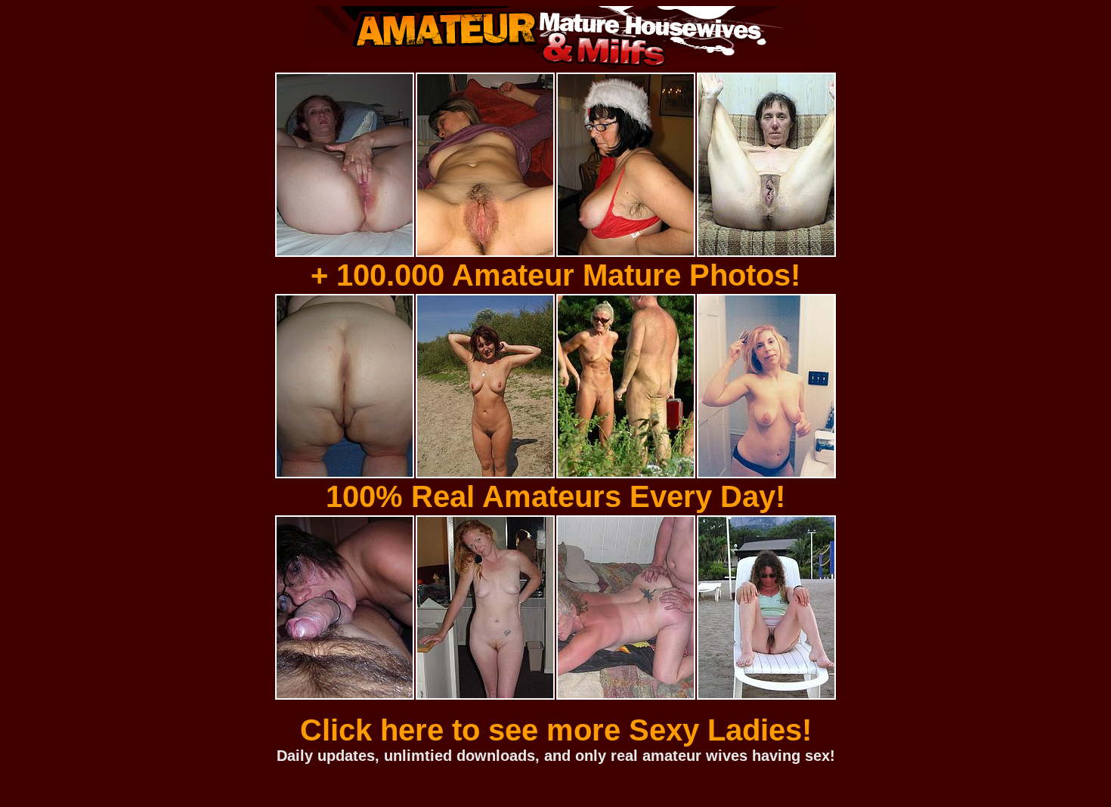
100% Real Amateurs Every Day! (555, 496)
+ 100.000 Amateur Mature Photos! (555, 275)
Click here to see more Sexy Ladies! (556, 730)
